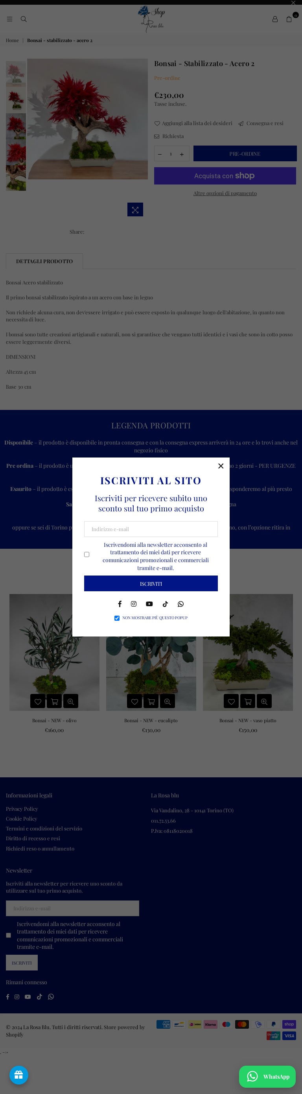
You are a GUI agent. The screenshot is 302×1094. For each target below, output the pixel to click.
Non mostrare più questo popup (155, 617)
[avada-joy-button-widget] (18, 1075)
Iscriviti (151, 583)
